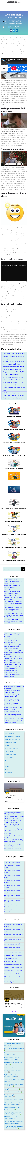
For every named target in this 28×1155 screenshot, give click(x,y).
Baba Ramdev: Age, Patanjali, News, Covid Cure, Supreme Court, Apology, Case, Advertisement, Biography (14, 395)
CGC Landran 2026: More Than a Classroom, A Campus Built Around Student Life (13, 621)
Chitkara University (9, 751)
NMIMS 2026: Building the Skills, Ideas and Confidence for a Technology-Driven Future (12, 587)
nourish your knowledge (14, 228)
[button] (11, 30)
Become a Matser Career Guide (13, 952)
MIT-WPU (7, 745)
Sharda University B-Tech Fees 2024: (13, 718)
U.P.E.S (6, 760)
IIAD (6, 763)
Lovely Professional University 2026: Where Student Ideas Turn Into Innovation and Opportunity (13, 609)
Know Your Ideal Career (10, 958)
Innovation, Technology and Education (14, 361)
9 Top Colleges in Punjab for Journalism (14, 353)
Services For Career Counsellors (13, 944)
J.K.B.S (6, 775)
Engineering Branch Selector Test (13, 964)
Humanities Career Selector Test (13, 970)
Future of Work (15, 22)
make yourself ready (18, 284)
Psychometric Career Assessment (13, 955)
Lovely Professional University (12, 736)
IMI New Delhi (8, 772)
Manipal (7, 766)
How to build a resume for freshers (13, 1099)
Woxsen (7, 769)
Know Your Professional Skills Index (13, 974)
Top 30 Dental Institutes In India (12, 369)
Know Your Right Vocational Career (13, 982)
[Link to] (14, 412)
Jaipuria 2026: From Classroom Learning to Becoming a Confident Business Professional (13, 597)
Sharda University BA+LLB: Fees (12, 711)
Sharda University (9, 733)
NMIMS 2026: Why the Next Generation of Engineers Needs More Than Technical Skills (13, 581)
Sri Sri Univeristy (9, 757)
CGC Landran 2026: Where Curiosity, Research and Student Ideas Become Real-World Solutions (13, 615)
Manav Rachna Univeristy (11, 748)
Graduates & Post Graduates (12, 862)
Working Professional (16, 23)
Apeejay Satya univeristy (11, 754)
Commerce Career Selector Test (13, 967)
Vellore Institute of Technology (12, 739)
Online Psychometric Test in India (12, 1092)
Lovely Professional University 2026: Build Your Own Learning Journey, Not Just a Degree (13, 603)
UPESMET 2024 (8, 833)
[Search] (23, 569)
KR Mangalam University (11, 742)
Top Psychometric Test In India (11, 1089)
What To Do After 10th (10, 961)
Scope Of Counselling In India (12, 1067)
